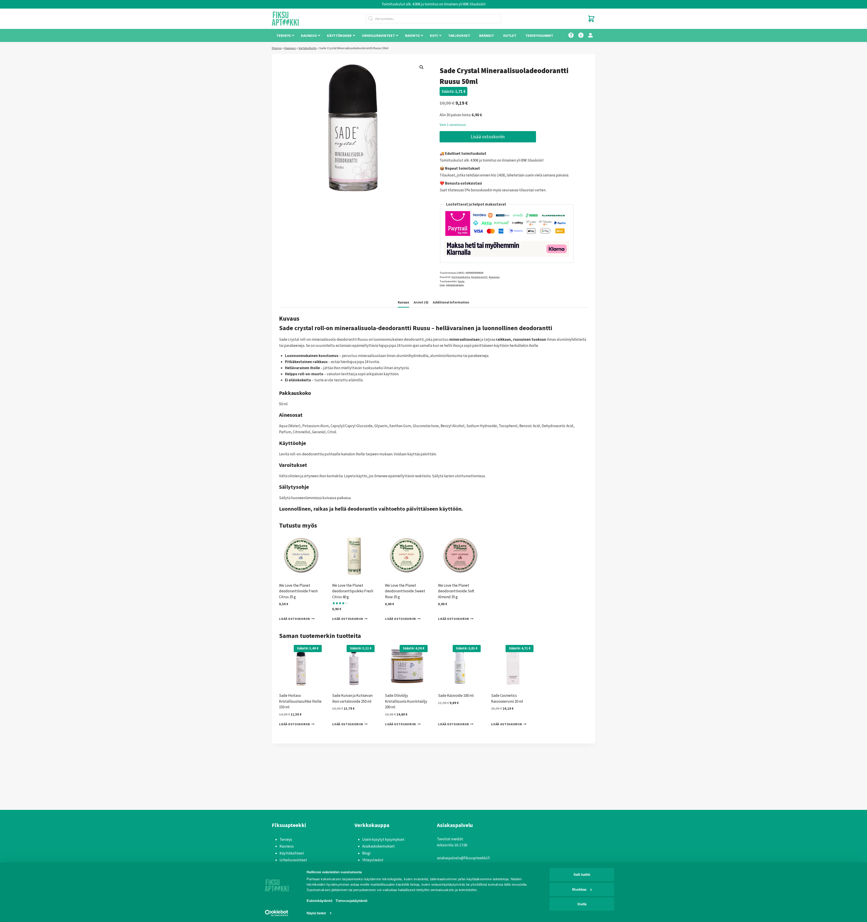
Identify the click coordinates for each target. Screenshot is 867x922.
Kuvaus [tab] (403, 302)
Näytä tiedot (316, 913)
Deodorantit (479, 277)
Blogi (366, 853)
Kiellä (582, 904)
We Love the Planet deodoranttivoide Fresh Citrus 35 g (298, 591)
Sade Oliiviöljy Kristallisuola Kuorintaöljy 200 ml (406, 701)
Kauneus (290, 48)
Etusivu (277, 48)
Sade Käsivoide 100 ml (456, 695)
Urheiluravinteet (293, 859)
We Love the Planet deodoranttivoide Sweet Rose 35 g (405, 591)
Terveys (286, 839)
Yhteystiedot (372, 859)
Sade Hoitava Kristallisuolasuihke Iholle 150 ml (300, 701)
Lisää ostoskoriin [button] (294, 619)
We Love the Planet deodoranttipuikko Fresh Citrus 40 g (352, 591)
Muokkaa (579, 889)
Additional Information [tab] (451, 302)
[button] (421, 67)
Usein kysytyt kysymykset (383, 839)
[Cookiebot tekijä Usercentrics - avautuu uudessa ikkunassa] (276, 913)
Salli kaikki (581, 874)
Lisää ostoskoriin (488, 137)
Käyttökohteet (292, 853)
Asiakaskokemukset (378, 846)
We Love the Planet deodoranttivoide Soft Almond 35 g (456, 591)
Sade (461, 281)
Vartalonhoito (307, 48)
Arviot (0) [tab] (421, 302)
